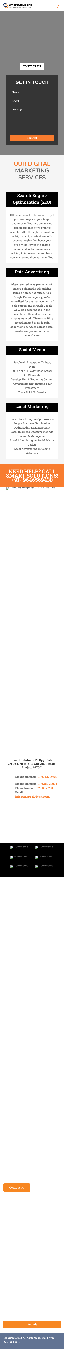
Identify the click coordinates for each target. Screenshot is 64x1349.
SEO (6, 1277)
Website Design (13, 1247)
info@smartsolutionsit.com (32, 796)
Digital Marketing (15, 1262)
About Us (9, 1218)
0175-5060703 (44, 788)
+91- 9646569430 (32, 479)
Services (9, 1225)
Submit (32, 138)
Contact (8, 1240)
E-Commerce (11, 1254)
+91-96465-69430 (46, 776)
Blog (6, 1233)
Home (7, 1210)
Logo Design (11, 1270)
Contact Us (16, 1187)
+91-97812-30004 (46, 783)
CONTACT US (32, 66)
